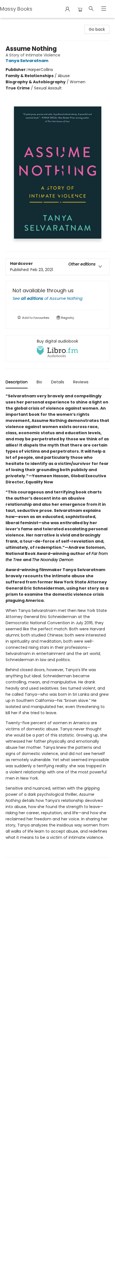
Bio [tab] (39, 382)
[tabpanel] (57, 625)
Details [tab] (57, 382)
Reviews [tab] (80, 382)
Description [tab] (17, 382)
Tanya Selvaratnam (27, 60)
